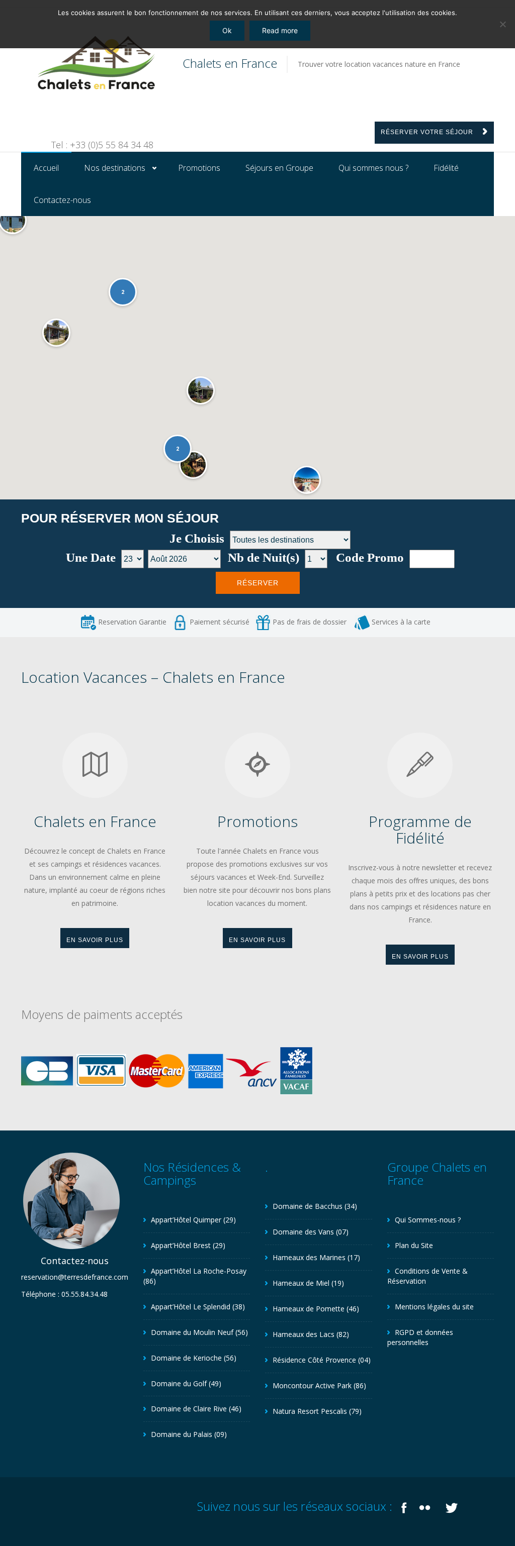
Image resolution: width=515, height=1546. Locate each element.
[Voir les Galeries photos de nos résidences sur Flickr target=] (426, 1506)
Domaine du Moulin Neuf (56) (199, 1332)
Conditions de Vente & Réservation (427, 1276)
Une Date (91, 558)
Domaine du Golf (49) (186, 1383)
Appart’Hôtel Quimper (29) (193, 1219)
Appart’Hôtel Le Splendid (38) (198, 1306)
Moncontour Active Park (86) (319, 1385)
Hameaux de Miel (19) (308, 1283)
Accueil (46, 167)
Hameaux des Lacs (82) (311, 1334)
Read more (280, 30)
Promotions (199, 167)
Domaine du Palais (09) (189, 1434)
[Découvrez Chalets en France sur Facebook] (404, 1506)
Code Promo (370, 558)
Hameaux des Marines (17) (316, 1257)
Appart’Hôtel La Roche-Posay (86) (194, 1276)
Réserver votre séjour (428, 132)
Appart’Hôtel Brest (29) (188, 1245)
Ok (227, 30)
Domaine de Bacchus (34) (315, 1206)
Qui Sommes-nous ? (428, 1219)
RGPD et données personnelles (420, 1337)
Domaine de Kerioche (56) (193, 1358)
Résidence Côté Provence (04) (322, 1360)
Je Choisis (196, 539)
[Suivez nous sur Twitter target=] (452, 1506)
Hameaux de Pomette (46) (316, 1308)
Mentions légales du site (434, 1306)
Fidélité (446, 167)
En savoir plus (94, 940)
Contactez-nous (62, 199)
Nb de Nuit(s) (263, 558)
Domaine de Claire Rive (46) (196, 1408)
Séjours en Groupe (279, 167)
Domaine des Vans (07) (311, 1231)
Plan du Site (414, 1245)
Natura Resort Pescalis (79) (317, 1411)
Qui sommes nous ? (373, 167)
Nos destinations (114, 167)
